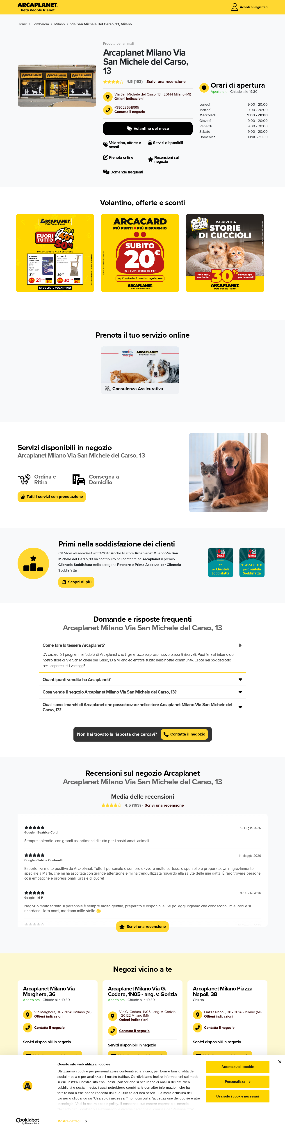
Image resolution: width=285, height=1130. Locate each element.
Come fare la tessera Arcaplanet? (74, 645)
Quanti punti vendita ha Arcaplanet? (77, 679)
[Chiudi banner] (279, 1061)
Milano (59, 23)
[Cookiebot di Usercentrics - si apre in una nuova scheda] (27, 1121)
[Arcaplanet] (38, 7)
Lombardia (40, 23)
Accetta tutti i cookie (237, 1067)
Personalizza (235, 1081)
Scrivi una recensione (166, 81)
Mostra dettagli (69, 1121)
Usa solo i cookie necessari (237, 1096)
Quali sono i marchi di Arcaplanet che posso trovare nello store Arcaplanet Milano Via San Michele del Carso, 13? (137, 707)
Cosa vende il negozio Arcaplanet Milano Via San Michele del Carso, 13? (110, 692)
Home (22, 23)
